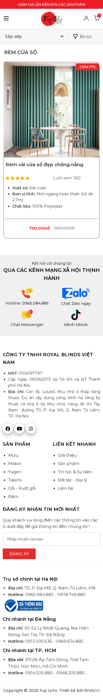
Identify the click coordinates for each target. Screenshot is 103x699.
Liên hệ (65, 488)
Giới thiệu (67, 455)
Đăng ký (19, 553)
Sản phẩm (68, 463)
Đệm (13, 496)
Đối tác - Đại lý (72, 480)
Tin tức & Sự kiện (75, 471)
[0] (97, 20)
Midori (14, 463)
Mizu (13, 455)
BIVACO (92, 690)
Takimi (15, 480)
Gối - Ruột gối (21, 488)
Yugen (14, 471)
